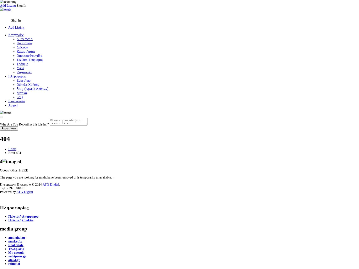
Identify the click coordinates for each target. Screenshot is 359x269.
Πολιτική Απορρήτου (23, 216)
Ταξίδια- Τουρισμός (30, 60)
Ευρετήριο (24, 80)
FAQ (20, 97)
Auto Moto (25, 39)
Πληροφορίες (17, 76)
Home (12, 149)
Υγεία (20, 68)
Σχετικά (22, 93)
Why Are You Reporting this (24, 124)
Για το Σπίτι (24, 43)
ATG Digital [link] (51, 184)
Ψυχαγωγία (24, 72)
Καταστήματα (26, 51)
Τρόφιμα (22, 64)
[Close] (1, 117)
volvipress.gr (17, 256)
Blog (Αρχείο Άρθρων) (32, 89)
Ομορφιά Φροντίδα (29, 55)
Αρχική (13, 105)
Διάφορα (22, 47)
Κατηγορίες (15, 35)
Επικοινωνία (16, 101)
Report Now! (9, 128)
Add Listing (8, 5)
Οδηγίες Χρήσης (28, 84)
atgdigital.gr (16, 237)
